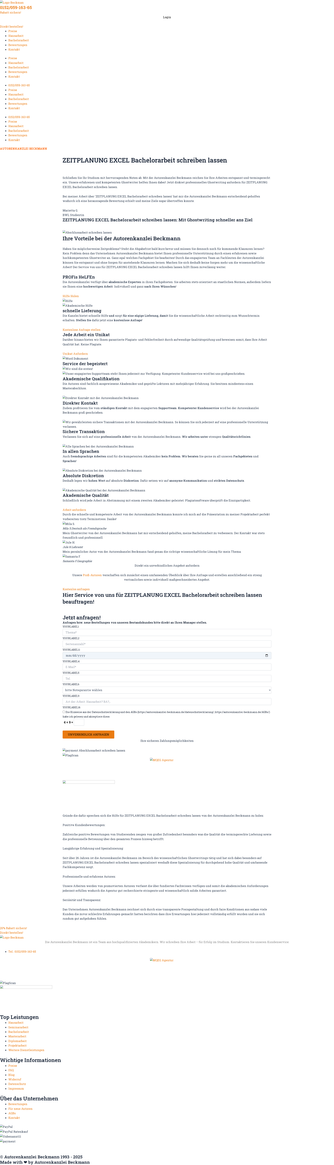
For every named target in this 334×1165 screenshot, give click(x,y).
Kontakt (14, 49)
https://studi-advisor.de (57, 1152)
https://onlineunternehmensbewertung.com (132, 1149)
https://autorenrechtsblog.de (20, 1145)
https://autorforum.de (56, 1145)
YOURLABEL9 (71, 696)
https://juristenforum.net (257, 1152)
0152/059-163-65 (16, 7)
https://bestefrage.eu (88, 1152)
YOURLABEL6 (71, 684)
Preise (12, 31)
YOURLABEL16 (71, 707)
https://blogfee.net (85, 1145)
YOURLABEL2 (71, 638)
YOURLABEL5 (71, 672)
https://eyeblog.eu (258, 1145)
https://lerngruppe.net (291, 1152)
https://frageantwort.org (182, 1152)
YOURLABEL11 (71, 649)
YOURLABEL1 (71, 626)
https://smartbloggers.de (306, 1149)
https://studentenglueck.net (20, 1152)
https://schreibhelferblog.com (231, 1149)
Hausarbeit (15, 36)
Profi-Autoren (92, 575)
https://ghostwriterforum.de (292, 1145)
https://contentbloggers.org (185, 1145)
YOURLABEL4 (71, 661)
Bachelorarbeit (18, 40)
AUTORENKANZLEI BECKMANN (23, 148)
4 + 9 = (69, 722)
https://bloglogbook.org (148, 1145)
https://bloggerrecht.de (115, 1145)
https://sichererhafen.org (270, 1149)
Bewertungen (17, 45)
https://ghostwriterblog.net (219, 1152)
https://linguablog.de (62, 1149)
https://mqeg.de (89, 1149)
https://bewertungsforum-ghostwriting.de (134, 1152)
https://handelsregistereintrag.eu (23, 1149)
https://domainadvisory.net (225, 1145)
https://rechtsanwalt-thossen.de (186, 1149)
